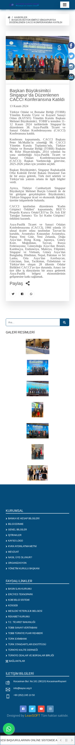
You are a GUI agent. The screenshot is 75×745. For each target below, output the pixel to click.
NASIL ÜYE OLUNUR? (20, 557)
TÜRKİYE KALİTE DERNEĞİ (23, 650)
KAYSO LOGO (15, 540)
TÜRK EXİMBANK (17, 639)
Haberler (20, 17)
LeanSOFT (32, 715)
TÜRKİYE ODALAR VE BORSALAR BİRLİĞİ (31, 655)
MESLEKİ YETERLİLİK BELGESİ (25, 611)
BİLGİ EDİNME (15, 524)
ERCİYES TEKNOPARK (20, 594)
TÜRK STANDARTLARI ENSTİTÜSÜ (27, 644)
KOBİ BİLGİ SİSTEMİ (18, 600)
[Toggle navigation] (64, 5)
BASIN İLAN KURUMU (20, 588)
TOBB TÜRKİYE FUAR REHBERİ (25, 633)
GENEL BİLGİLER (17, 529)
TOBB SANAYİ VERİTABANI (22, 627)
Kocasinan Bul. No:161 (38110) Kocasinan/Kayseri (39, 681)
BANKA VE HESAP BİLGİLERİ (23, 518)
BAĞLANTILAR (17, 661)
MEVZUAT (13, 552)
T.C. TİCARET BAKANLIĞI (21, 622)
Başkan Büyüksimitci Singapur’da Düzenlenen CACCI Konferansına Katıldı (35, 21)
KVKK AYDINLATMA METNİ (22, 546)
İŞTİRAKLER (15, 535)
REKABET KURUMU (19, 616)
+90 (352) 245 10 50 (24, 695)
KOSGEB (13, 605)
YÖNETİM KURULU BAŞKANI (23, 568)
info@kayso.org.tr (22, 688)
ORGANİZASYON (17, 563)
